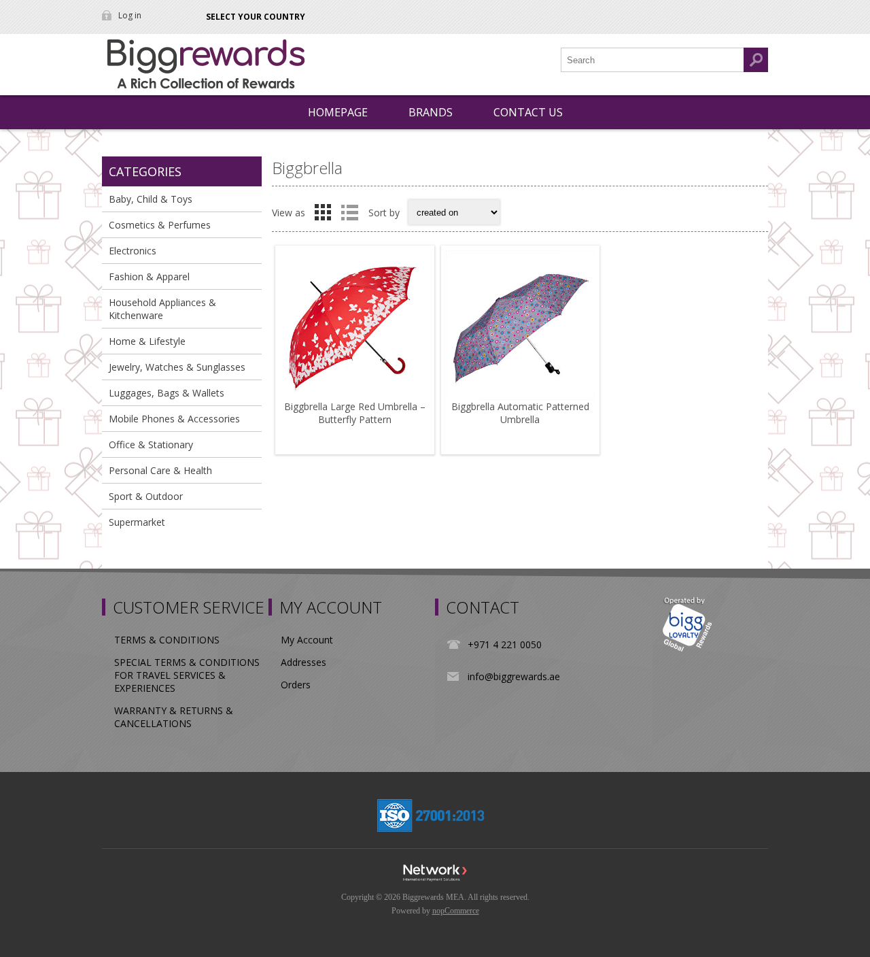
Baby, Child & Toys (150, 198)
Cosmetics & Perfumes (160, 224)
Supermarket (137, 522)
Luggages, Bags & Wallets (166, 392)
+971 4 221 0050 (505, 644)
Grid (323, 212)
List (349, 212)
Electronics (132, 250)
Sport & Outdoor (146, 496)
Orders (296, 684)
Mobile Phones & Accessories (174, 418)
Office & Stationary (151, 444)
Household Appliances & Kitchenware (162, 309)
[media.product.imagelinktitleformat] (355, 325)
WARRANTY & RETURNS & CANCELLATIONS (173, 717)
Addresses (303, 662)
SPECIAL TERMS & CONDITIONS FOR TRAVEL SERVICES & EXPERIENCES (187, 675)
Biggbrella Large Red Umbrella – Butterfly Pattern (354, 413)
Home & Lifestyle (147, 341)
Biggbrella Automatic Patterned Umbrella (520, 413)
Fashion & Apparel (149, 276)
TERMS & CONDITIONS (167, 639)
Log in (129, 15)
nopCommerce (455, 911)
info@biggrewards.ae (514, 676)
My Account (307, 639)
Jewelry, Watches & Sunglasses (177, 366)
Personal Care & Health (160, 470)
